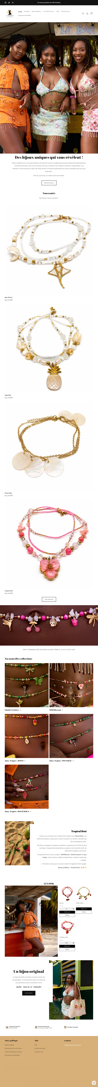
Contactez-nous (39, 1052)
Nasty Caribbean (13, 1084)
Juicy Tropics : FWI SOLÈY (60, 761)
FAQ (36, 1045)
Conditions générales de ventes (13, 1052)
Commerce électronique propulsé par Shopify (28, 1084)
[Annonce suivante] (66, 2)
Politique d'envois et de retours (13, 1048)
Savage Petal (9, 591)
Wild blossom (55, 710)
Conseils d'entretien (40, 1048)
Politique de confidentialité (12, 1055)
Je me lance (29, 993)
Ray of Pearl (8, 297)
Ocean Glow (8, 493)
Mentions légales (9, 1045)
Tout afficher (49, 599)
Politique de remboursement (48, 1084)
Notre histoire (49, 183)
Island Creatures (12, 710)
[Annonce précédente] (32, 2)
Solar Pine (8, 395)
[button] (83, 13)
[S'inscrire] (37, 1068)
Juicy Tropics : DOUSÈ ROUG (17, 811)
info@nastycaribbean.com (72, 1045)
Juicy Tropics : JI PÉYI (14, 761)
